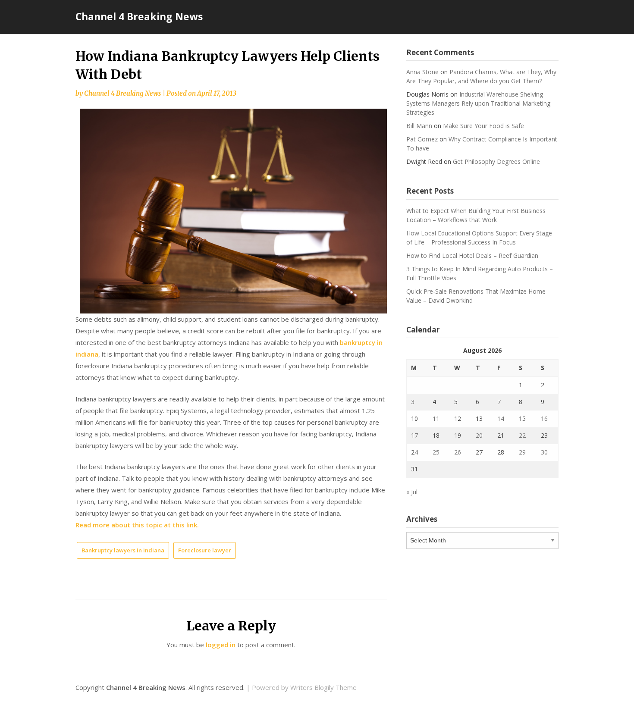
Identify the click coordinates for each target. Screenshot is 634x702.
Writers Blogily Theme (323, 687)
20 (479, 435)
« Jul (411, 492)
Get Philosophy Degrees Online (496, 161)
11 (436, 418)
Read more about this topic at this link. (137, 524)
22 (522, 435)
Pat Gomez (422, 139)
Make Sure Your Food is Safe (483, 126)
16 (544, 418)
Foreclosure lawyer (204, 550)
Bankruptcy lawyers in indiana (123, 550)
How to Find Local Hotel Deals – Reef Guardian (472, 255)
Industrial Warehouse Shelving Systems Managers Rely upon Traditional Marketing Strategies (478, 103)
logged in (220, 644)
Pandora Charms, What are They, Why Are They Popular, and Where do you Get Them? (481, 76)
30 (544, 452)
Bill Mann (419, 126)
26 (457, 452)
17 (414, 435)
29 (522, 452)
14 (500, 418)
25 (436, 452)
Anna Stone (422, 72)
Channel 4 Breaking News (139, 16)
